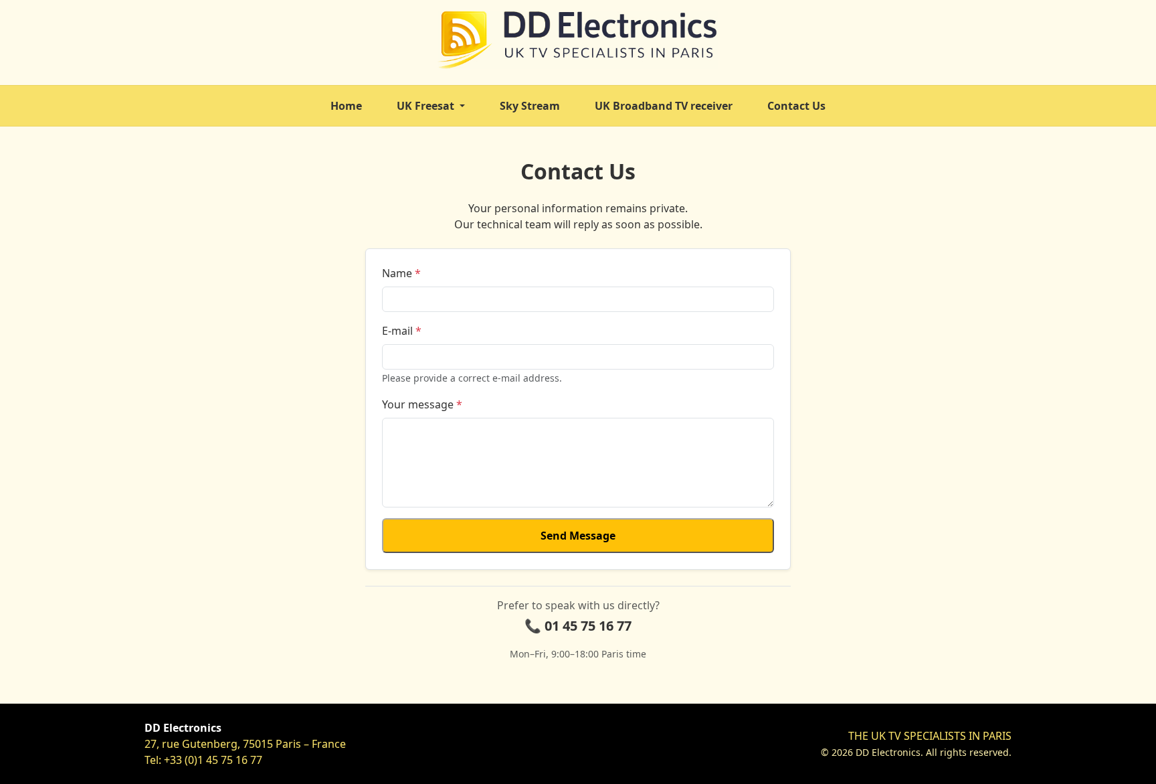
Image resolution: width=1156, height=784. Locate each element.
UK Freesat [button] (427, 105)
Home (346, 105)
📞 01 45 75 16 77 (578, 626)
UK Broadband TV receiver (664, 105)
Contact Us (796, 105)
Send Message (578, 535)
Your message (422, 404)
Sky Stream (530, 105)
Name (401, 273)
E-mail (401, 330)
